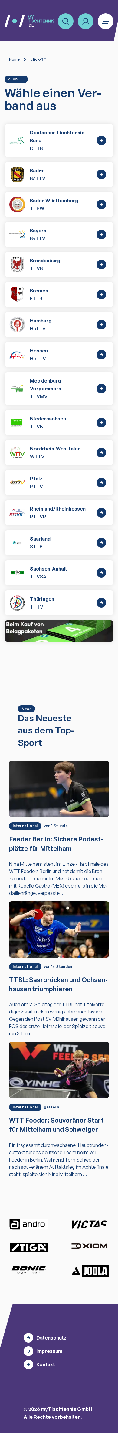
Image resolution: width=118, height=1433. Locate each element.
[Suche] (66, 21)
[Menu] (105, 21)
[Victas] (89, 1224)
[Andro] (28, 1224)
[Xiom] (89, 1246)
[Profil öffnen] (85, 21)
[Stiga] (28, 1247)
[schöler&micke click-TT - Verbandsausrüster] (59, 631)
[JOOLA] (89, 1271)
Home (14, 59)
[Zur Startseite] (29, 21)
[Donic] (28, 1270)
